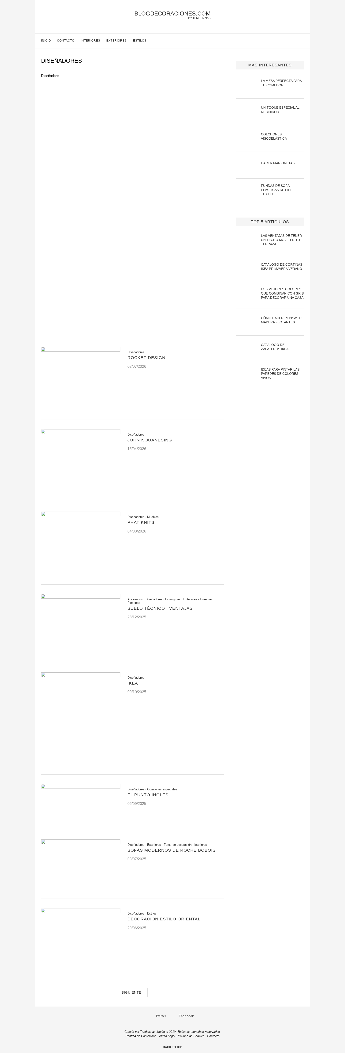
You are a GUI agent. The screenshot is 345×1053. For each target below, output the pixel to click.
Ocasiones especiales (162, 789)
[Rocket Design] (80, 350)
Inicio (46, 40)
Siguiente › (133, 992)
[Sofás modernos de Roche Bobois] (80, 843)
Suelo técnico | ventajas (160, 608)
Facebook (186, 1016)
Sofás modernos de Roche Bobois (171, 850)
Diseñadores (135, 352)
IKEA (132, 683)
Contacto (65, 40)
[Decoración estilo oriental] (80, 912)
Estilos (139, 40)
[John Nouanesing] (80, 433)
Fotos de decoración (178, 844)
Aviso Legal (167, 1036)
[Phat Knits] (80, 515)
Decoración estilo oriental (163, 919)
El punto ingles (148, 795)
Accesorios (135, 599)
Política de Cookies (191, 1036)
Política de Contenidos (141, 1036)
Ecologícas (172, 599)
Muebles (153, 517)
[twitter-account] (292, 41)
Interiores (90, 40)
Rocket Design (146, 357)
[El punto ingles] (80, 787)
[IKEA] (80, 676)
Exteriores (116, 40)
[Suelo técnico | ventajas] (80, 597)
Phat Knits (140, 522)
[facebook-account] (302, 41)
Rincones (133, 603)
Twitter (160, 1016)
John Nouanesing (149, 440)
